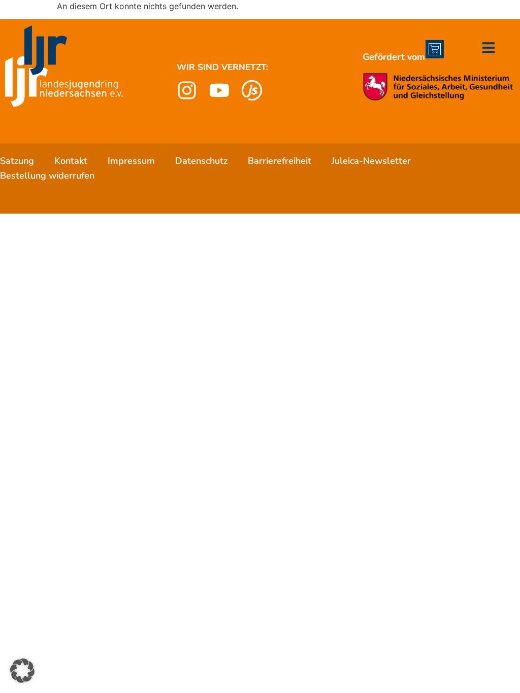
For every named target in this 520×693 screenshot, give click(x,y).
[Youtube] (219, 90)
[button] (22, 670)
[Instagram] (187, 90)
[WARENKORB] (435, 49)
